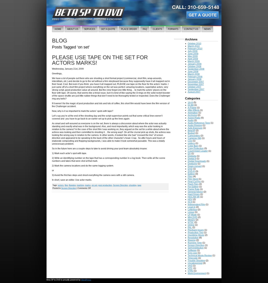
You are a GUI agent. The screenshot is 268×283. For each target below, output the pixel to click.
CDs (190, 140)
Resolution (193, 237)
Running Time (195, 242)
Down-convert (195, 166)
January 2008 (194, 79)
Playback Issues (196, 230)
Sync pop (192, 253)
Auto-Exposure (195, 128)
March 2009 (194, 61)
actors (61, 185)
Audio (191, 120)
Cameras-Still (194, 138)
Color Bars (193, 146)
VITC (190, 268)
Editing (191, 174)
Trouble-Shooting (196, 260)
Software (192, 250)
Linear (191, 212)
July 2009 (192, 51)
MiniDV (191, 220)
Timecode (193, 258)
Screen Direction (120, 185)
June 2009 (193, 53)
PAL (190, 227)
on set (94, 185)
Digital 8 (192, 158)
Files (190, 176)
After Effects (193, 110)
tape (139, 185)
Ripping (192, 240)
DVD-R (191, 171)
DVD (190, 169)
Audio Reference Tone (199, 123)
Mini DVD (192, 217)
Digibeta (192, 156)
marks (88, 185)
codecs (191, 143)
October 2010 (194, 43)
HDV (190, 199)
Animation (193, 112)
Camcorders (194, 135)
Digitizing (192, 163)
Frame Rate (193, 189)
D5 (189, 153)
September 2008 (196, 69)
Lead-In (191, 207)
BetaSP (191, 130)
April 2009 (193, 59)
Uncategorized (195, 263)
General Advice (195, 191)
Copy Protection (196, 148)
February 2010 (195, 48)
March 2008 (194, 74)
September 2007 (196, 89)
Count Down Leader (198, 151)
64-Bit (191, 105)
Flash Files (193, 184)
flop (66, 185)
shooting (132, 185)
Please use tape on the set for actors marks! (100, 60)
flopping (72, 185)
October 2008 (194, 66)
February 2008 (195, 76)
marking (80, 185)
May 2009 (193, 56)
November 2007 (196, 84)
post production (105, 185)
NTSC (191, 222)
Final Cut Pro (194, 181)
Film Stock (193, 179)
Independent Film (196, 204)
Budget (191, 133)
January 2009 (194, 64)
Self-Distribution (196, 248)
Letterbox (192, 209)
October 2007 (194, 87)
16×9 (190, 102)
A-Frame (192, 107)
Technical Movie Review (200, 255)
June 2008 (193, 71)
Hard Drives (194, 194)
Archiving (192, 115)
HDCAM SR (194, 197)
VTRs (190, 271)
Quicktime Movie (196, 235)
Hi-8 (190, 202)
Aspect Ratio (194, 118)
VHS (190, 265)
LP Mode (192, 214)
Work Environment (197, 273)
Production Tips (195, 232)
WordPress (86, 280)
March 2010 (194, 46)
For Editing (193, 186)
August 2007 (194, 92)
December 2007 (196, 81)
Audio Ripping (195, 125)
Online (191, 225)
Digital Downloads (197, 161)
